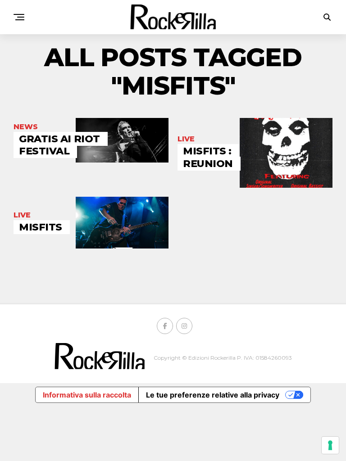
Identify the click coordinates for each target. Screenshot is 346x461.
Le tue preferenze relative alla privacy (212, 394)
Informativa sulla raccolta (87, 394)
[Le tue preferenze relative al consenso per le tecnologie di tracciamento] (330, 445)
